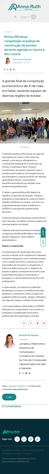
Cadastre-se (22, 386)
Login (10, 386)
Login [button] (24, 16)
